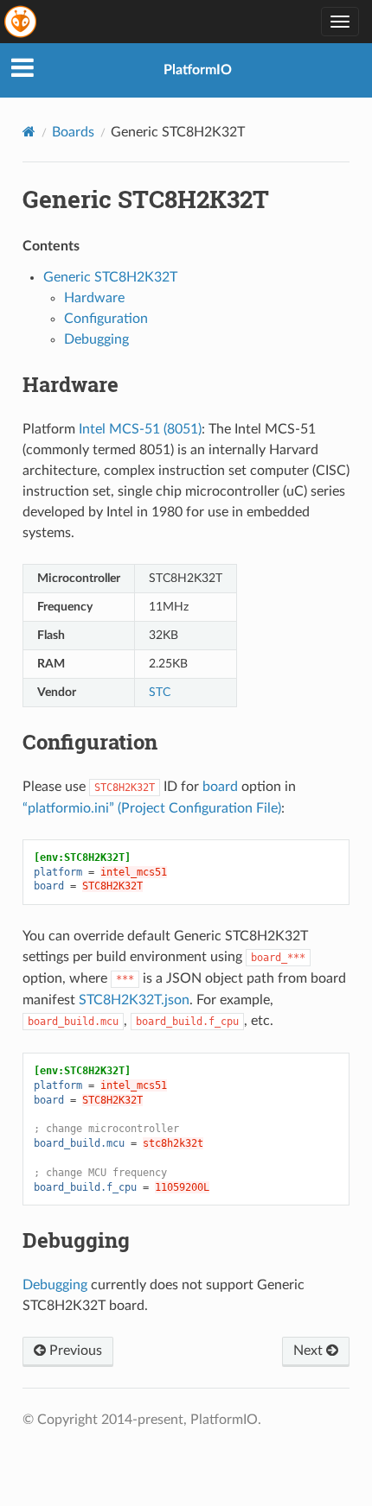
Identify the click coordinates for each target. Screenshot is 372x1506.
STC (159, 692)
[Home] (28, 131)
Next (309, 1350)
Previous (74, 1350)
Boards (73, 132)
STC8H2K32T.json (134, 1000)
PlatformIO (198, 70)
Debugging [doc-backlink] (76, 1240)
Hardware (94, 298)
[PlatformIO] (21, 21)
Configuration (106, 319)
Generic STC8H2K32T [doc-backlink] (145, 199)
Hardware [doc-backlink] (70, 384)
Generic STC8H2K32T (110, 277)
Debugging (96, 339)
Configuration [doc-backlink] (89, 742)
